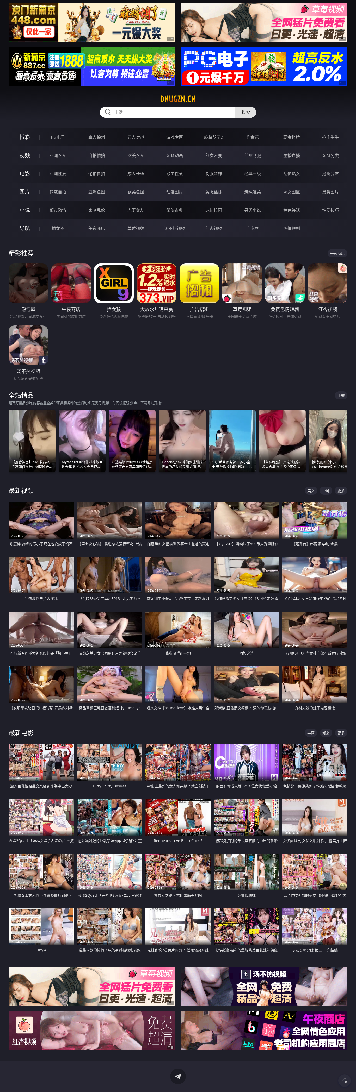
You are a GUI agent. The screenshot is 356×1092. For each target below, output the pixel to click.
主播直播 (291, 155)
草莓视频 (135, 228)
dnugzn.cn (178, 99)
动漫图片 (174, 192)
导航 (25, 228)
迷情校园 (213, 210)
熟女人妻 (213, 155)
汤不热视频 (174, 228)
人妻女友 (135, 210)
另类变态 (330, 174)
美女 (311, 490)
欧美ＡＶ (135, 155)
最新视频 (21, 490)
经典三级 (252, 174)
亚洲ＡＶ (58, 155)
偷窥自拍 (58, 192)
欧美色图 (135, 192)
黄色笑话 (291, 210)
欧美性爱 (174, 174)
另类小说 (252, 210)
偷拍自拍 (96, 174)
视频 (25, 155)
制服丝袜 (213, 174)
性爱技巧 (330, 210)
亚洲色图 (96, 192)
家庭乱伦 (96, 210)
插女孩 (58, 228)
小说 (25, 210)
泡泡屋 (252, 228)
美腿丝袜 (213, 192)
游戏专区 (174, 137)
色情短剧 (291, 228)
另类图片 (330, 192)
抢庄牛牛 (330, 137)
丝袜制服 (252, 155)
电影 (25, 173)
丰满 (311, 732)
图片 (25, 191)
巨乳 (326, 490)
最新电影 (21, 732)
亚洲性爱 (58, 174)
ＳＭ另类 (330, 155)
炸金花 (252, 137)
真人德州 (96, 137)
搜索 (246, 112)
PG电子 (58, 137)
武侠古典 (174, 210)
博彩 (25, 137)
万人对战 (135, 137)
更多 (341, 490)
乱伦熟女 (291, 174)
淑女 (326, 732)
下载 (341, 395)
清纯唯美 (252, 192)
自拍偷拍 (96, 155)
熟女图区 (291, 192)
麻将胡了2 (213, 137)
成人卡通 (135, 174)
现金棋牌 (291, 137)
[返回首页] (344, 1080)
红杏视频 (213, 228)
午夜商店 (96, 228)
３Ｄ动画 (174, 155)
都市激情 (58, 210)
